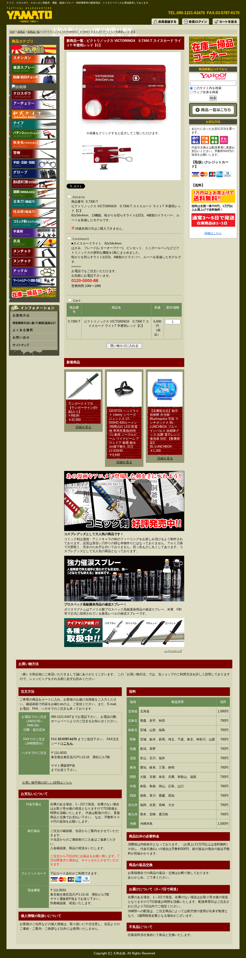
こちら (68, 743)
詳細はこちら (213, 233)
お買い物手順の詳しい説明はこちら (47, 782)
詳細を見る (83, 427)
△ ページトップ (173, 651)
